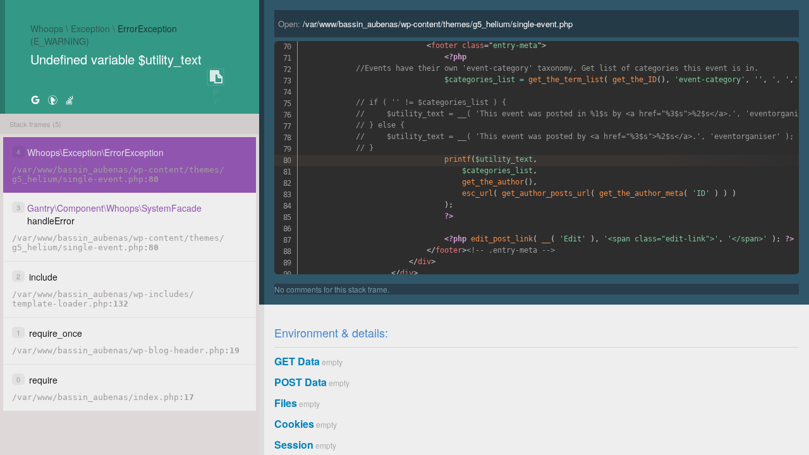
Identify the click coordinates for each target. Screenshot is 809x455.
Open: (425, 24)
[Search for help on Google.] (35, 99)
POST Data (300, 382)
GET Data (297, 361)
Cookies (294, 423)
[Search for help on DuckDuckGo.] (52, 99)
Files (285, 403)
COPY (215, 77)
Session (293, 444)
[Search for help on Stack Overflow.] (69, 99)
